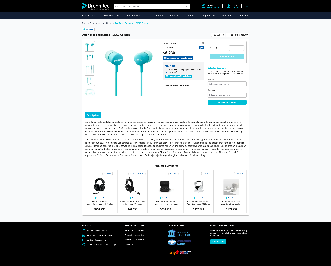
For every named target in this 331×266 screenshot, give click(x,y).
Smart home (95, 23)
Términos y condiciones (135, 230)
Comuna (211, 90)
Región (211, 79)
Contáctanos (218, 241)
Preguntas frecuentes (134, 235)
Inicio (84, 23)
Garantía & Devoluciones (135, 239)
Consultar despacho (227, 102)
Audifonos (107, 23)
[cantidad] (236, 48)
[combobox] (150, 6)
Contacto (129, 244)
